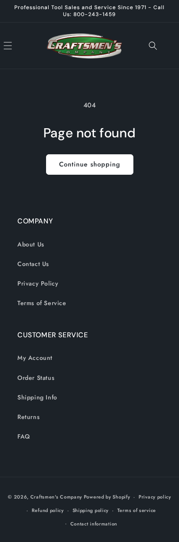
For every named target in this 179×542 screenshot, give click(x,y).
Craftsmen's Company (56, 496)
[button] (17, 45)
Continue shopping (89, 164)
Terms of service (136, 510)
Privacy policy (155, 496)
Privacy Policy (37, 283)
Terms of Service (41, 303)
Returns (28, 416)
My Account (35, 357)
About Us (30, 244)
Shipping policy (91, 510)
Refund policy (48, 510)
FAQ (23, 436)
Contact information (93, 523)
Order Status (35, 377)
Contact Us (33, 263)
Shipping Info (37, 397)
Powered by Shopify (107, 496)
